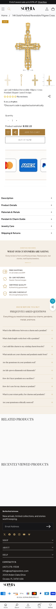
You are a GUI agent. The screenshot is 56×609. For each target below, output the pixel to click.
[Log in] (47, 9)
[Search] (9, 9)
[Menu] (3, 9)
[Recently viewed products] (52, 301)
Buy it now (25, 140)
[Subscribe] (48, 526)
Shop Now (42, 2)
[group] (7, 80)
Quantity (9, 115)
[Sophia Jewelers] (28, 9)
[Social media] (52, 307)
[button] (53, 9)
